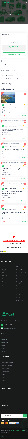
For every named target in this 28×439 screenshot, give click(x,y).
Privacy (4, 351)
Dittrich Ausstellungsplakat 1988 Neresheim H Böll (12, 129)
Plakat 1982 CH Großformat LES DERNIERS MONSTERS (12, 192)
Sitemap (4, 400)
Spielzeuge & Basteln (5, 293)
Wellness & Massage (21, 301)
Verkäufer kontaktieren (15, 54)
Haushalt (18, 276)
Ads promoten (5, 368)
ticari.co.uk (4, 383)
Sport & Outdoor (6, 297)
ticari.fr (4, 380)
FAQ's (3, 394)
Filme (17, 267)
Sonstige (18, 295)
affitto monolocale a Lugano (11, 108)
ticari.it (3, 374)
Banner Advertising (7, 365)
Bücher (4, 273)
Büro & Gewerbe (6, 276)
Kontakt (4, 345)
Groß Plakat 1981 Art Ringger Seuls (13, 149)
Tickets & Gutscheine (21, 286)
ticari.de (4, 377)
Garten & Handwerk (21, 273)
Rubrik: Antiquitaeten (11, 105)
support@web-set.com (10, 328)
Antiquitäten (5, 267)
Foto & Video (19, 270)
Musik (3, 286)
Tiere (17, 289)
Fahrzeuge (5, 282)
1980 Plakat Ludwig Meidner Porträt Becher (13, 213)
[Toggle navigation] (26, 2)
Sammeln (4, 289)
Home (10, 14)
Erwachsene (19, 298)
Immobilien (19, 279)
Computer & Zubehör (7, 279)
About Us (4, 339)
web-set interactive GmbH (17, 430)
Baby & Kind (5, 270)
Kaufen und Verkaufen (7, 362)
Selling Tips (5, 397)
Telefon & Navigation (7, 303)
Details (23, 115)
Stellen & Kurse (6, 300)
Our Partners (5, 371)
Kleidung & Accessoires (18, 283)
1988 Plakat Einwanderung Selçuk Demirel (13, 169)
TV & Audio (19, 292)
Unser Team (5, 342)
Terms (4, 348)
